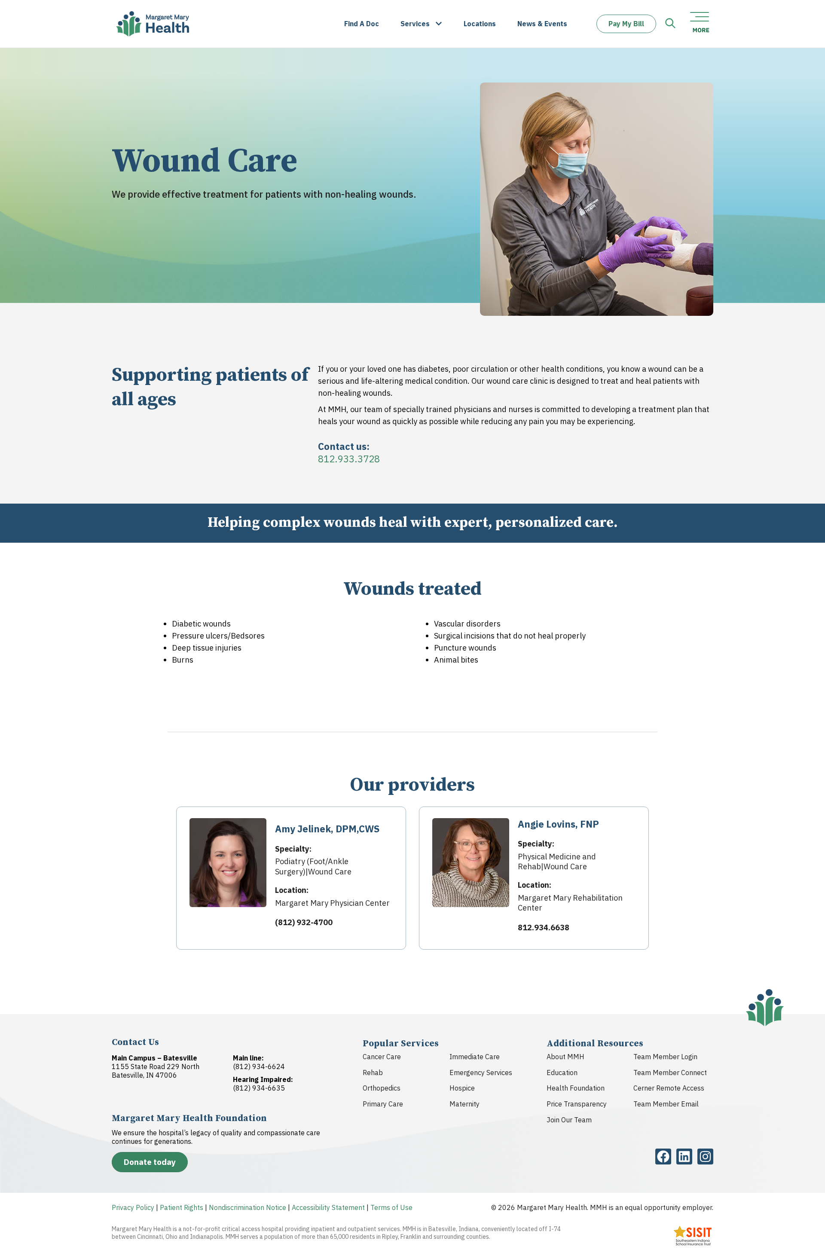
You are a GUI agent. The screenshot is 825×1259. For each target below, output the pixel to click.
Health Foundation (576, 1088)
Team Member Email (666, 1104)
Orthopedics (381, 1088)
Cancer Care (382, 1056)
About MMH (565, 1056)
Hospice (462, 1088)
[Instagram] (705, 1156)
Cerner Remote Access (668, 1088)
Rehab (373, 1072)
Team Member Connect (670, 1072)
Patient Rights (181, 1207)
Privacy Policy (133, 1207)
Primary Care (383, 1104)
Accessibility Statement (328, 1207)
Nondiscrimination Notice (247, 1207)
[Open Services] (438, 23)
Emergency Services (480, 1072)
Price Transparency (577, 1104)
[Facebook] (663, 1156)
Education (562, 1072)
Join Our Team (569, 1119)
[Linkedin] (684, 1156)
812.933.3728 (349, 458)
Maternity (464, 1104)
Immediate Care (474, 1056)
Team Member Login (665, 1056)
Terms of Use (391, 1207)
